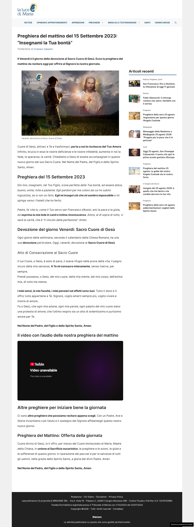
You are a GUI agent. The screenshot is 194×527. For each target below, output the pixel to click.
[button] (175, 22)
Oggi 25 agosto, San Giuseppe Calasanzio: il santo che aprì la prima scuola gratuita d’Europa (159, 154)
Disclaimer (101, 496)
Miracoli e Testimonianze (122, 22)
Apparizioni (78, 22)
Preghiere (94, 22)
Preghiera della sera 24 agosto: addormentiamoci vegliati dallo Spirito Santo (159, 208)
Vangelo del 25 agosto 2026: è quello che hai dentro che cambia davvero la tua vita (158, 191)
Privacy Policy (116, 496)
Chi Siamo (89, 496)
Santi (147, 22)
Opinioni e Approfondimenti (52, 22)
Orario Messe (162, 22)
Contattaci (118, 509)
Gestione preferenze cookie (181, 524)
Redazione (76, 496)
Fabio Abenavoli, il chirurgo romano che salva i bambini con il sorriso (159, 100)
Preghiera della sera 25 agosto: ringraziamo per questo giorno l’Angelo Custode (159, 117)
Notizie (28, 22)
